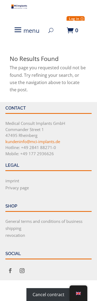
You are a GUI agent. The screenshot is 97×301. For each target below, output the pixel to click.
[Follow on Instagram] (22, 270)
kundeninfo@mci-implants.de (32, 141)
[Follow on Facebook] (10, 270)
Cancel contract (48, 295)
